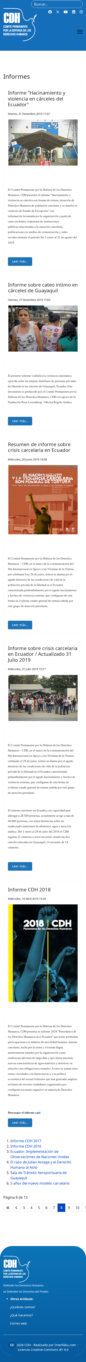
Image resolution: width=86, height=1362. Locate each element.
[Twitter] (57, 11)
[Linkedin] (73, 11)
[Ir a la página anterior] (16, 1208)
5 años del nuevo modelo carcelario (40, 1183)
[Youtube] (66, 11)
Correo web (18, 1323)
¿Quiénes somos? (22, 1307)
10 (77, 1207)
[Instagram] (81, 11)
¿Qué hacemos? (21, 1315)
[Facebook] (50, 11)
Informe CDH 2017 (25, 1140)
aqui (38, 1112)
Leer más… (20, 261)
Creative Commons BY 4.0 (49, 1349)
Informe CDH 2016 (25, 1146)
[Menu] (80, 31)
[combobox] (57, 4)
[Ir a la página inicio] (8, 1208)
